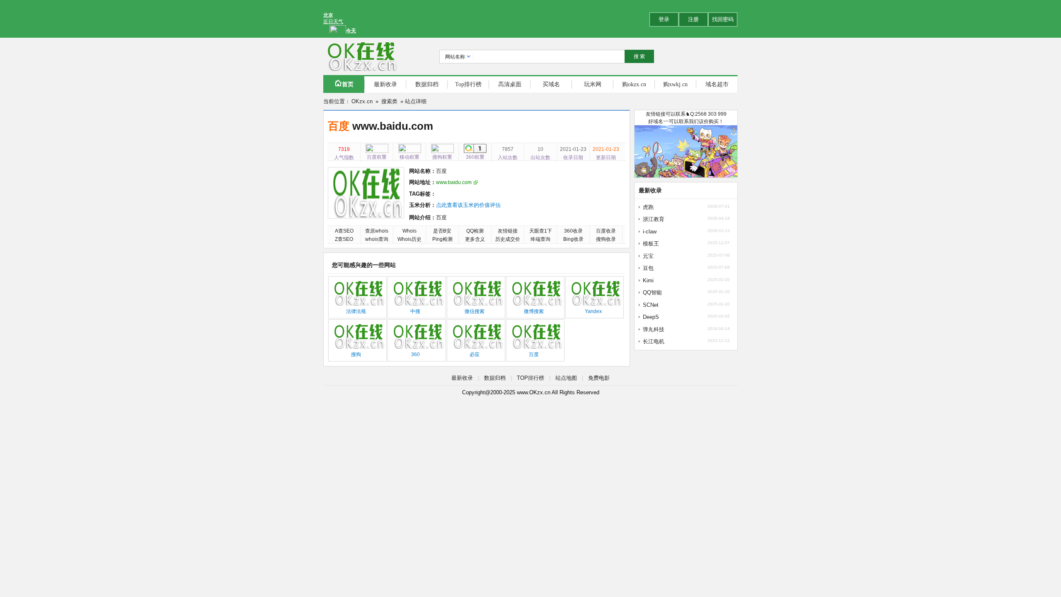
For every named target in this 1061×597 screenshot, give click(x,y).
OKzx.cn (362, 101)
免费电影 (599, 378)
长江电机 (653, 341)
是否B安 (442, 231)
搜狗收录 (606, 239)
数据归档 (426, 84)
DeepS (651, 317)
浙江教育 (653, 219)
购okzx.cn (634, 84)
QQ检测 (475, 231)
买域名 (551, 84)
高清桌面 (509, 84)
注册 (693, 19)
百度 (340, 126)
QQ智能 (652, 292)
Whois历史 (409, 239)
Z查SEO (344, 239)
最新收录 (385, 84)
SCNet (651, 305)
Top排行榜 (468, 84)
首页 (348, 84)
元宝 (648, 256)
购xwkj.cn (675, 84)
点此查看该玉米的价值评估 (468, 205)
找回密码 (723, 19)
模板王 (651, 243)
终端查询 (540, 239)
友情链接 (508, 231)
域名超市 (717, 84)
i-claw (649, 231)
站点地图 (566, 378)
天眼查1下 (540, 231)
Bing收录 (573, 239)
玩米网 (592, 84)
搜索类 (389, 101)
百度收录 (606, 231)
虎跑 (648, 207)
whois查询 (376, 239)
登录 (664, 19)
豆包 (648, 268)
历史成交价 (507, 239)
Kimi (648, 280)
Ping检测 (442, 239)
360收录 (573, 231)
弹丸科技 (653, 329)
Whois (409, 231)
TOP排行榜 (530, 378)
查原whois (376, 231)
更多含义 (475, 239)
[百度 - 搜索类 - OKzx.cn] (360, 56)
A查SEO (344, 231)
